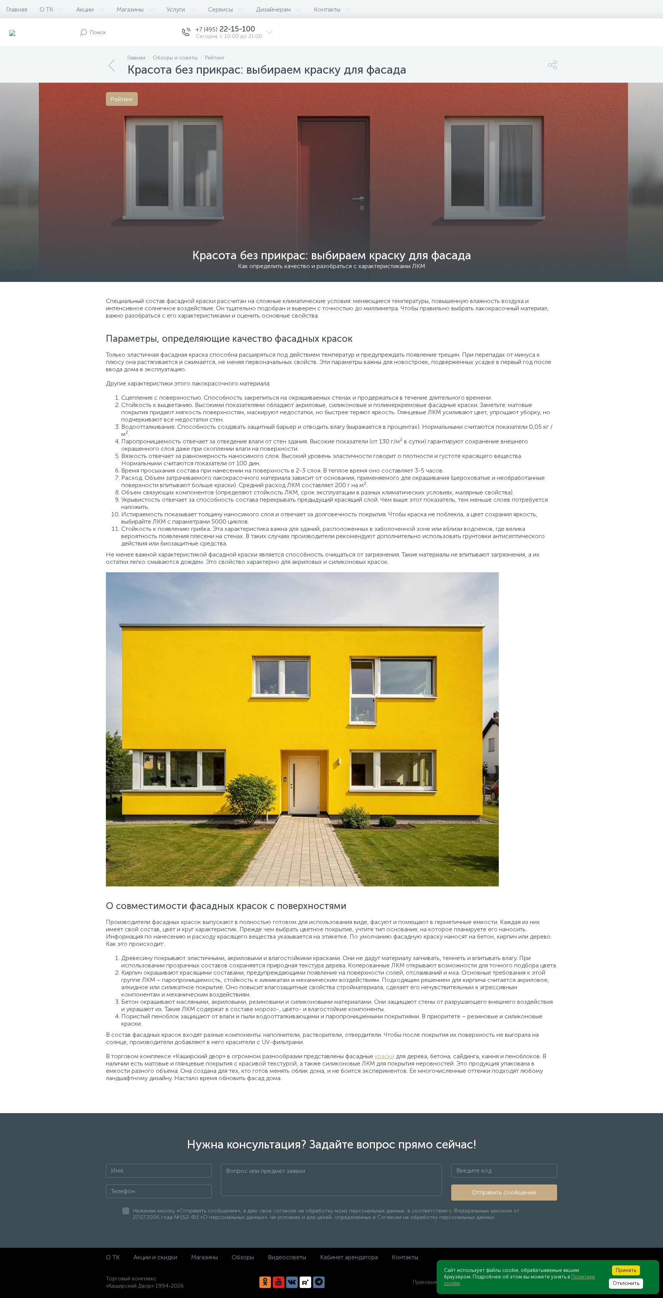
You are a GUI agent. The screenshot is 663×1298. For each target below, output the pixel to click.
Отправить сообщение (504, 1192)
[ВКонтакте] (292, 1282)
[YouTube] (278, 1282)
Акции (85, 9)
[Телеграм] (319, 1282)
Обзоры (243, 1257)
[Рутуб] (305, 1282)
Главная (16, 9)
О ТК (46, 9)
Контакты (327, 9)
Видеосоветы (287, 1257)
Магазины (130, 9)
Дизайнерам (273, 9)
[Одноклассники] (265, 1282)
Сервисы (220, 9)
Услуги (176, 9)
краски (384, 1056)
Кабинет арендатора (349, 1257)
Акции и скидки (155, 1257)
